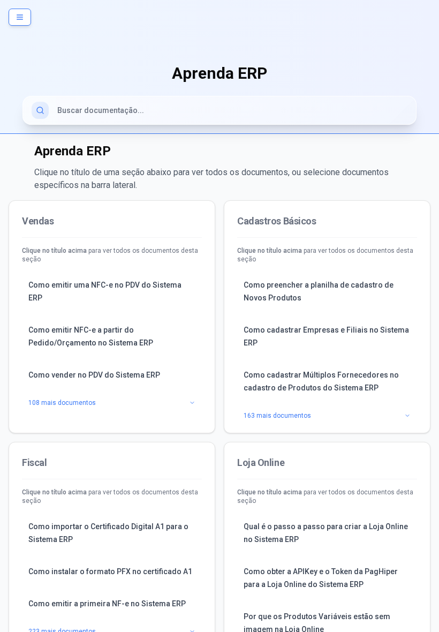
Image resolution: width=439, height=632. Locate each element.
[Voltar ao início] (219, 30)
